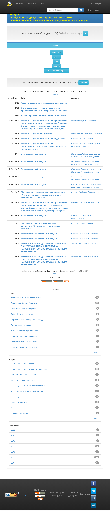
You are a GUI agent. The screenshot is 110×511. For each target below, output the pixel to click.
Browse (31, 3)
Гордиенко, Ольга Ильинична (24, 341)
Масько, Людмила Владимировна (86, 192)
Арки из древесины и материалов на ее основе (43, 115)
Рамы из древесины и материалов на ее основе (44, 102)
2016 (13, 451)
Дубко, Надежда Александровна (25, 314)
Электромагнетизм (19, 402)
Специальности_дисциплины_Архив (31, 17)
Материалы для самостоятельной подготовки (43, 138)
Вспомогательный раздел (33, 153)
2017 (13, 446)
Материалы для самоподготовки (36, 133)
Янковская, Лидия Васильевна (84, 243)
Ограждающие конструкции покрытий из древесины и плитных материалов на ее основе (44, 109)
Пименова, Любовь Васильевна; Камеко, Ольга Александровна (85, 155)
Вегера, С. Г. (77, 202)
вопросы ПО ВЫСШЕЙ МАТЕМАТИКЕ (27, 391)
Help (42, 3)
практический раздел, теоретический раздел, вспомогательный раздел (49, 20)
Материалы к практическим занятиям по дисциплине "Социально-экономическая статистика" (40, 226)
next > (55, 94)
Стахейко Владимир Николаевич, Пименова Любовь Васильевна (86, 170)
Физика (14, 407)
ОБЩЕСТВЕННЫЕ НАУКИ (22, 363)
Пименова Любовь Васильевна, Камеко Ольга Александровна (85, 162)
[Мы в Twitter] (94, 491)
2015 (13, 457)
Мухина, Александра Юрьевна (24, 330)
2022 (13, 429)
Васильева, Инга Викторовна (23, 308)
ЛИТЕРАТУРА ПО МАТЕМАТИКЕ (25, 380)
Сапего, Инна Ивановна (82, 138)
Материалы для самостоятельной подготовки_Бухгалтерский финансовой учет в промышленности (43, 146)
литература (16, 396)
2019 (13, 440)
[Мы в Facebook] (94, 484)
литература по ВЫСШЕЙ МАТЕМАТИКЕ (28, 385)
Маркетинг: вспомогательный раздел (39, 233)
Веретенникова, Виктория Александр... (28, 319)
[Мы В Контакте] (94, 498)
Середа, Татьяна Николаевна (84, 233)
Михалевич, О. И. (91, 202)
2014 (13, 462)
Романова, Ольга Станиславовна (86, 133)
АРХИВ (58, 17)
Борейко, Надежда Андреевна (24, 336)
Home (20, 3)
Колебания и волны (19, 413)
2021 (13, 435)
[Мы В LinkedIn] (94, 505)
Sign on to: (95, 10)
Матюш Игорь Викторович (83, 120)
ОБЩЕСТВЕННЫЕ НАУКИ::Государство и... (30, 369)
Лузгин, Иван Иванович (21, 325)
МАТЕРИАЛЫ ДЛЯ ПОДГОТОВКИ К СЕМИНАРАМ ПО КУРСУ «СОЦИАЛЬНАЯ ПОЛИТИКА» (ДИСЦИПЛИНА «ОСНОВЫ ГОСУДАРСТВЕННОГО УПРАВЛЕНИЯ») (44, 247)
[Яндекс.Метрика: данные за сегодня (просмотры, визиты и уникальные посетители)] (25, 494)
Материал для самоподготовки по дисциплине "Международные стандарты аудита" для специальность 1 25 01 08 (43, 195)
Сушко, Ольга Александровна (85, 144)
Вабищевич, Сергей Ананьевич (24, 303)
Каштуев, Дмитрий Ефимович (24, 347)
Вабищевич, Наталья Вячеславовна (81, 216)
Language (95, 3)
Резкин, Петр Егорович (82, 223)
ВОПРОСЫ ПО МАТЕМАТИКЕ (24, 374)
